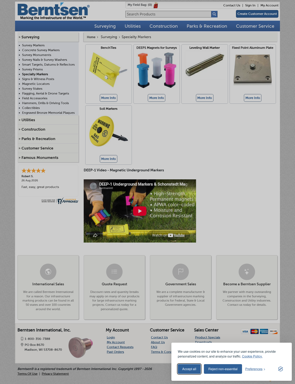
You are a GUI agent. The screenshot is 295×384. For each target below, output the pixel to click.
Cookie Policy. (252, 356)
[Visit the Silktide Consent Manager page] (280, 369)
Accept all (189, 369)
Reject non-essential (223, 369)
